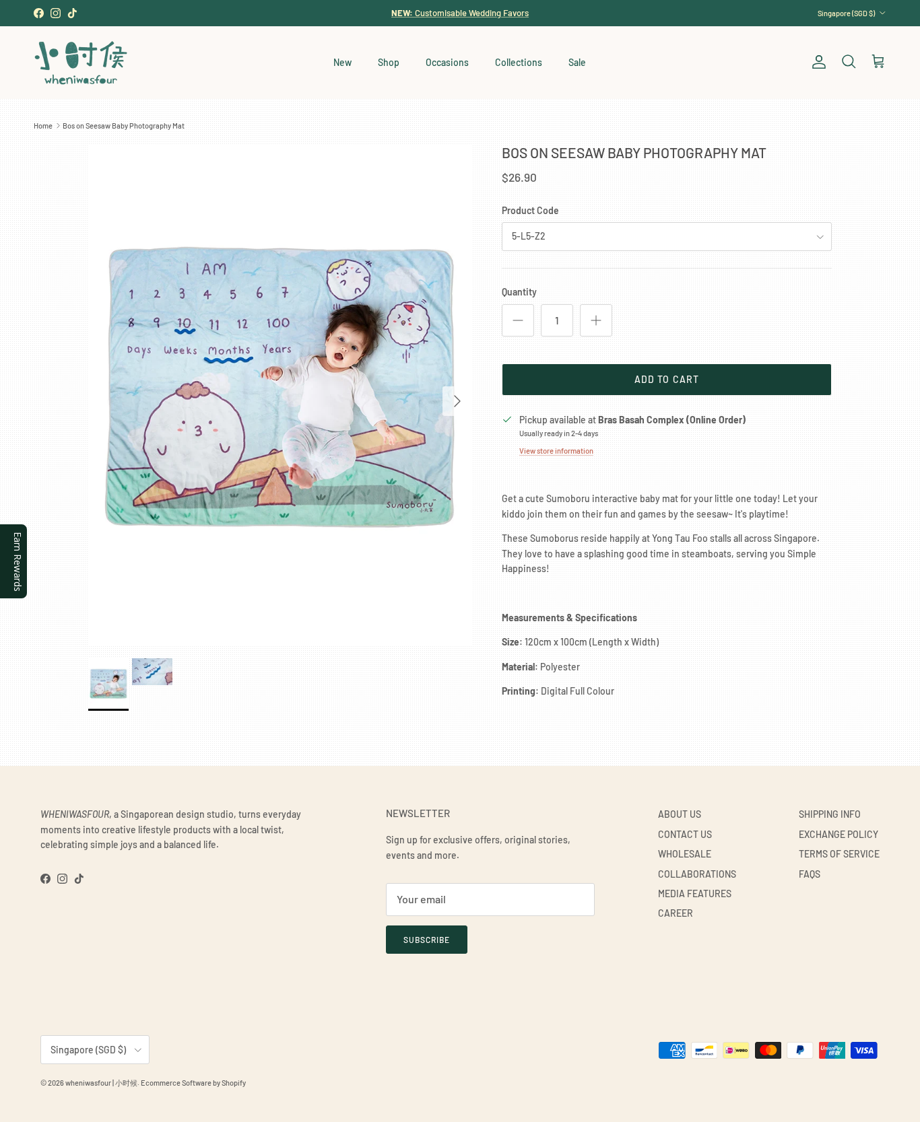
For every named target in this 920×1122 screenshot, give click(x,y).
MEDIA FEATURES (694, 893)
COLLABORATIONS (697, 874)
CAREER (675, 913)
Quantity (519, 291)
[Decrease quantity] (518, 320)
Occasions (447, 62)
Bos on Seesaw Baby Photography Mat (124, 125)
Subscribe (426, 939)
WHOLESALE (684, 854)
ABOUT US (679, 814)
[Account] (816, 62)
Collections (518, 62)
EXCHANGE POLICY (838, 834)
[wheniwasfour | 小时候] (81, 62)
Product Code (530, 210)
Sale (577, 62)
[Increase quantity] (596, 320)
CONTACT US (685, 834)
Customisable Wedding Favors (460, 12)
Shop (388, 62)
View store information (556, 450)
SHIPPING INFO (830, 814)
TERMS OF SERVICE (839, 854)
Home (43, 125)
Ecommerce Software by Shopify (193, 1082)
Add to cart (666, 379)
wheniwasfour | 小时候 (101, 1082)
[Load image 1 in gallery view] (280, 394)
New (342, 62)
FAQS (809, 874)
